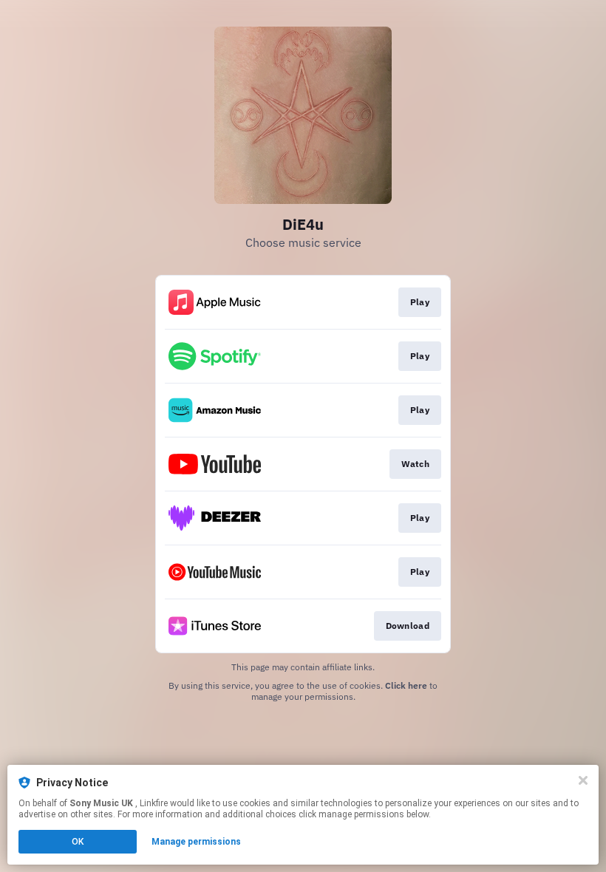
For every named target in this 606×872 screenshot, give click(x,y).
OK (78, 842)
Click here (406, 685)
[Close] (583, 780)
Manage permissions (196, 842)
